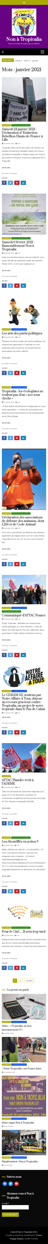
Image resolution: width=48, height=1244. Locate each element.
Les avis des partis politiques (22, 333)
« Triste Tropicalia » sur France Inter (21, 1068)
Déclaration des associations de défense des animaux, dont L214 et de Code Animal (23, 521)
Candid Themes (31, 1238)
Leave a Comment (10, 173)
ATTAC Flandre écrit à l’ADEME (17, 782)
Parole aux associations (21, 125)
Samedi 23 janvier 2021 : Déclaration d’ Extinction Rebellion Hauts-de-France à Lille (22, 134)
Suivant (29, 980)
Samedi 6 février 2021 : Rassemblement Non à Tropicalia (18, 245)
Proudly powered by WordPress (20, 1235)
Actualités (6, 125)
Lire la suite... (6, 168)
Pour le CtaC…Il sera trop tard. (24, 932)
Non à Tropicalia (24, 39)
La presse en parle (19, 329)
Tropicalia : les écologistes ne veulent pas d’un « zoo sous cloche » (22, 394)
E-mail (5, 1203)
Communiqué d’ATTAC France (24, 615)
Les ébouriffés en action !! (20, 842)
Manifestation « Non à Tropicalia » (20, 1161)
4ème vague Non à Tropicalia (18, 1122)
